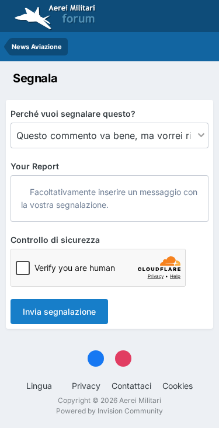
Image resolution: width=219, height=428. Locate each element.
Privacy (86, 386)
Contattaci (131, 386)
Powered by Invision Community (109, 410)
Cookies (177, 386)
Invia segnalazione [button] (59, 311)
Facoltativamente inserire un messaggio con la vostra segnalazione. (109, 198)
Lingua (40, 386)
